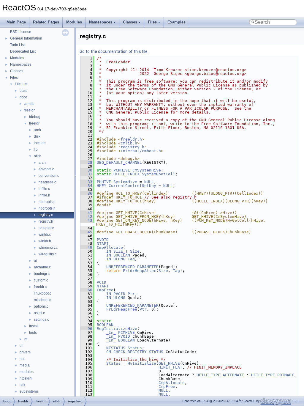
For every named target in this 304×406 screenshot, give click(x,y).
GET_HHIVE (169, 363)
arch (37, 130)
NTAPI (103, 243)
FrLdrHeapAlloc (139, 270)
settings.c (41, 319)
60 (86, 290)
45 (86, 232)
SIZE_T (120, 251)
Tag (131, 259)
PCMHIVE (121, 170)
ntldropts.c (47, 202)
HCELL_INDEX (126, 174)
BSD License (20, 32)
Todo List (17, 45)
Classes (130, 22)
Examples (176, 22)
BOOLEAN (121, 255)
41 (86, 212)
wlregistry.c (47, 254)
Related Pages (46, 22)
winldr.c (45, 234)
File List (21, 84)
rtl (25, 339)
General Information (26, 38)
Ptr (131, 294)
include (40, 143)
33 (86, 182)
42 (86, 216)
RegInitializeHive (117, 328)
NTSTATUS (115, 348)
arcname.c (42, 267)
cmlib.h (129, 143)
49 (86, 247)
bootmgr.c (42, 274)
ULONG (119, 259)
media (25, 365)
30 (86, 170)
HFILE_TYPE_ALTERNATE (220, 375)
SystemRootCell (158, 174)
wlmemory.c (48, 248)
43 (86, 220)
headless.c (47, 182)
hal (22, 359)
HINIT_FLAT (170, 367)
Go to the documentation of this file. (114, 51)
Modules (74, 22)
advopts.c (46, 169)
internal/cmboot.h (141, 151)
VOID (101, 282)
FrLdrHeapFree (121, 309)
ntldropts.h (47, 208)
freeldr (29, 110)
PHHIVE (104, 182)
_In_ (111, 332)
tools (33, 333)
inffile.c (44, 189)
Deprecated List (23, 51)
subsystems (29, 391)
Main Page (16, 22)
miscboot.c (42, 300)
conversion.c (49, 176)
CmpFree (105, 290)
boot (23, 97)
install (34, 326)
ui (35, 261)
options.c (41, 306)
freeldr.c (40, 287)
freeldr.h (131, 139)
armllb (29, 104)
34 (86, 185)
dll (21, 346)
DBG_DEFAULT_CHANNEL (119, 162)
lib (36, 149)
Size (135, 251)
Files (152, 22)
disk (37, 136)
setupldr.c (46, 228)
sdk (22, 385)
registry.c (46, 215)
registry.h (46, 221)
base (24, 91)
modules (27, 372)
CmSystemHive (146, 170)
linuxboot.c (42, 293)
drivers (25, 352)
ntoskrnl (26, 378)
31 (86, 174)
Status (135, 348)
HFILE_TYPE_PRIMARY (272, 375)
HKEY (101, 185)
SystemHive (125, 182)
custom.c (41, 280)
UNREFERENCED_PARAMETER (132, 267)
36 (86, 193)
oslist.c (39, 313)
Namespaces (100, 22)
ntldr (37, 156)
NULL (149, 182)
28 (86, 162)
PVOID (103, 239)
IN (108, 251)
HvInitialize (142, 363)
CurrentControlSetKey (132, 185)
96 (86, 328)
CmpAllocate (110, 247)
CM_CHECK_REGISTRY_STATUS (134, 352)
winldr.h (45, 241)
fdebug (34, 117)
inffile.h (44, 195)
